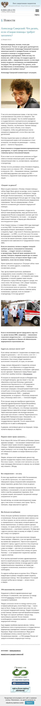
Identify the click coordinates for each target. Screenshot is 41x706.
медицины (10, 598)
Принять (29, 703)
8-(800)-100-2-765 (8, 10)
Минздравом (27, 374)
